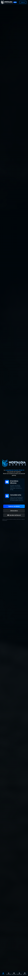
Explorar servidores (14, 506)
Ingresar (23, 2)
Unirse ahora (14, 510)
